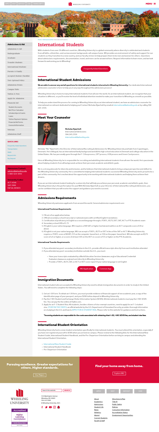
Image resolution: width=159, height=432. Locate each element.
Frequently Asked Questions (17, 146)
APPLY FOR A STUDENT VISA (84, 310)
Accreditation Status (120, 413)
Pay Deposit (11, 158)
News (96, 410)
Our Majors (39, 375)
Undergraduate (14, 53)
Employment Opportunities (122, 415)
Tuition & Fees (13, 94)
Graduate (11, 58)
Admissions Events (15, 85)
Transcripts (38, 4)
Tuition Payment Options (18, 119)
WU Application (86, 269)
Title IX (114, 402)
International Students (17, 67)
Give (29, 4)
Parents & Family (15, 71)
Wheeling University (80, 4)
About (96, 399)
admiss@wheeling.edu (17, 171)
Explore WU (119, 374)
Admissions (98, 404)
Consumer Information (121, 410)
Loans (11, 116)
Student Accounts (15, 107)
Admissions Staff (14, 134)
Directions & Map (118, 399)
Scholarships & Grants (17, 113)
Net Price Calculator (16, 110)
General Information (16, 125)
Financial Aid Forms (16, 122)
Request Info (12, 155)
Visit (14, 4)
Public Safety (117, 404)
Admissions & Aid (15, 49)
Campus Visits (13, 89)
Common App (105, 269)
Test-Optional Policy (16, 80)
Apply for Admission (16, 98)
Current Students (101, 418)
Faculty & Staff (99, 421)
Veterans (11, 130)
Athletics (97, 413)
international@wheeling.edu (125, 105)
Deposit (21, 4)
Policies (115, 407)
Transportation (12, 149)
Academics (98, 402)
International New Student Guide (57, 344)
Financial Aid (13, 103)
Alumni (97, 415)
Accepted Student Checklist (19, 76)
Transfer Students (15, 62)
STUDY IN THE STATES (57, 307)
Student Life (99, 407)
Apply (7, 4)
